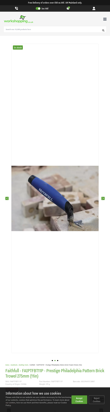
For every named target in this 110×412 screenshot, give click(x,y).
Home (7, 365)
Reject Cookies (96, 400)
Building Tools (23, 365)
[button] (52, 360)
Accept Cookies (79, 400)
